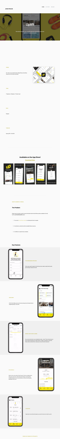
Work (43, 6)
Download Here (30, 160)
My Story (48, 6)
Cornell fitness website (22, 220)
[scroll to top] (56, 390)
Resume (52, 6)
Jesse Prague (9, 9)
